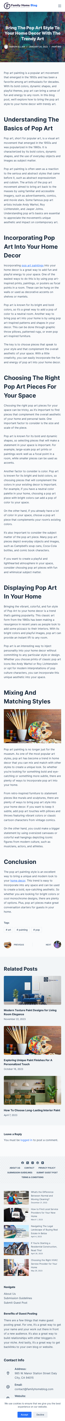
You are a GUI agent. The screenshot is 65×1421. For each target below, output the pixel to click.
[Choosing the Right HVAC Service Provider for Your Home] (16, 1267)
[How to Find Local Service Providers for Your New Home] (16, 1215)
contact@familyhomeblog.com (34, 1389)
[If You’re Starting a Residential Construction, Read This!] (16, 1248)
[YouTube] (42, 1163)
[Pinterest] (37, 1163)
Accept (24, 1414)
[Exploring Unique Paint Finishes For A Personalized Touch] (32, 1040)
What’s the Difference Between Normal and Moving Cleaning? (42, 1196)
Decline (40, 1414)
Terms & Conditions (33, 1177)
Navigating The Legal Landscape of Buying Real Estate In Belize (44, 1230)
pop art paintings (33, 265)
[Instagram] (32, 1163)
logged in (26, 1140)
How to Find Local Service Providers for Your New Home (44, 1213)
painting (22, 929)
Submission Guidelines (19, 1172)
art (8, 929)
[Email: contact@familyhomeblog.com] (8, 1387)
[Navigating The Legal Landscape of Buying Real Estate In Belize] (16, 1231)
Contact (29, 1168)
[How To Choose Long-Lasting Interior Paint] (32, 1090)
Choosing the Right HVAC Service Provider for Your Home (44, 1264)
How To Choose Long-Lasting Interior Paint (32, 1110)
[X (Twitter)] (27, 1163)
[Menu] (59, 5)
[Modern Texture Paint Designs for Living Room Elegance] (32, 990)
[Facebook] (22, 1163)
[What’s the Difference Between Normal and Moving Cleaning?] (16, 1198)
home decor (17, 880)
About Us (15, 1168)
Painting (56, 46)
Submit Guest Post (47, 1172)
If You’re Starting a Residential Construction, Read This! (44, 1247)
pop (36, 929)
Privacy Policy (47, 1168)
